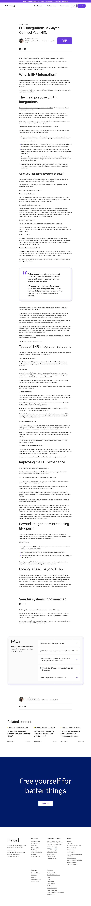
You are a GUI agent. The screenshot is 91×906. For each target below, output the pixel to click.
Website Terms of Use (13, 856)
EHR (27, 67)
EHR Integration (71, 852)
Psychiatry (34, 845)
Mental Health (35, 847)
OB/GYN (33, 854)
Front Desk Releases (72, 864)
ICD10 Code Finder (52, 890)
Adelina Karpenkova (33, 39)
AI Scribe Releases (71, 862)
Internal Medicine (35, 843)
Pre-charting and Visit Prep (74, 845)
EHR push (38, 373)
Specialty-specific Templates (74, 860)
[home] (10, 6)
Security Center (51, 854)
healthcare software (48, 80)
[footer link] (13, 840)
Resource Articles (52, 888)
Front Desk (69, 843)
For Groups (50, 885)
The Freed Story (35, 873)
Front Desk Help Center (53, 875)
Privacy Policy (51, 856)
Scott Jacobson (59, 481)
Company (33, 875)
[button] (39, 6)
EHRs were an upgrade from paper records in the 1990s (36, 108)
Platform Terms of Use (13, 854)
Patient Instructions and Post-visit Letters (74, 855)
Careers (33, 877)
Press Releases (51, 883)
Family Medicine (35, 841)
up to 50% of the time (45, 216)
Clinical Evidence (71, 847)
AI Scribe (69, 841)
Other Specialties (35, 856)
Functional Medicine (36, 852)
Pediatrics (34, 850)
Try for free (45, 803)
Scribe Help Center (52, 873)
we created (61, 536)
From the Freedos (36, 879)
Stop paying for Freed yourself (55, 892)
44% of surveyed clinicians (49, 179)
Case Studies (50, 881)
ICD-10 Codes (70, 850)
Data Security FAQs (52, 858)
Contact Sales (35, 881)
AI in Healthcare (36, 41)
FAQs (48, 877)
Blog (48, 879)
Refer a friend (51, 894)
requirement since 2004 (33, 61)
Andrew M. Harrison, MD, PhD (36, 259)
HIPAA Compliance (52, 852)
